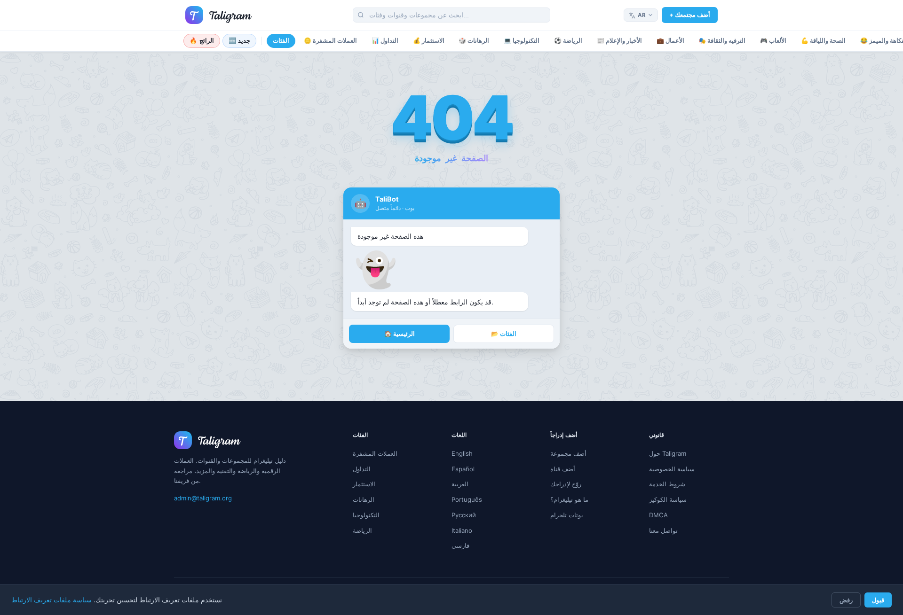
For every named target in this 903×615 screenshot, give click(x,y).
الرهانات (363, 499)
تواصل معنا (663, 530)
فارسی (460, 545)
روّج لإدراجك (565, 484)
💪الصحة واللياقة (823, 40)
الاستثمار (364, 484)
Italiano (462, 530)
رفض (846, 600)
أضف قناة (562, 469)
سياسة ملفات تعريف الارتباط (51, 600)
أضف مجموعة (568, 453)
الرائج (202, 40)
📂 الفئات (503, 333)
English (462, 453)
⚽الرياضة (568, 40)
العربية (460, 484)
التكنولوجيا (366, 515)
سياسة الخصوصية (672, 469)
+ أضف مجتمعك (689, 14)
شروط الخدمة (667, 484)
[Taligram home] (218, 15)
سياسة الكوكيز (668, 499)
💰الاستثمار (428, 40)
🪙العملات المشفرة (330, 40)
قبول (878, 600)
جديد (240, 40)
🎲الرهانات (474, 40)
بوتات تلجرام (566, 515)
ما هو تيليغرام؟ (569, 499)
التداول (362, 469)
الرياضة (362, 530)
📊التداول (385, 40)
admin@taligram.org (203, 498)
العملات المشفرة (375, 453)
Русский (464, 515)
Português (467, 499)
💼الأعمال (670, 40)
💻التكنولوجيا (521, 40)
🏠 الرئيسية (399, 333)
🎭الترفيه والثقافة (721, 40)
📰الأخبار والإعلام (619, 40)
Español (463, 469)
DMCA (658, 515)
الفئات (281, 40)
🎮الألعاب (773, 40)
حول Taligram (667, 453)
